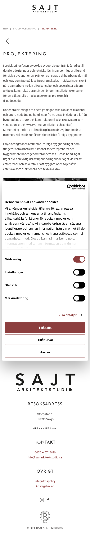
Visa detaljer (67, 315)
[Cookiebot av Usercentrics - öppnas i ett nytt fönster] (67, 187)
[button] (5, 8)
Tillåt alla (45, 327)
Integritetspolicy (45, 481)
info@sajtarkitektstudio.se (45, 457)
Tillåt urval (45, 340)
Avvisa (45, 352)
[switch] (79, 272)
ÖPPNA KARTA (42, 428)
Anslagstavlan (45, 486)
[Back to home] (45, 8)
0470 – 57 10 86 (45, 452)
